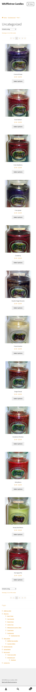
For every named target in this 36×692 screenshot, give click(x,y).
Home (5, 17)
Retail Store (10, 622)
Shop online (7, 638)
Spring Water (7, 649)
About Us (6, 614)
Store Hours (10, 630)
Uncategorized (11, 17)
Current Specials (8, 646)
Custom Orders (11, 644)
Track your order (11, 655)
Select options (18, 81)
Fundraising (10, 633)
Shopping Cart (11, 657)
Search (18, 689)
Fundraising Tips (15, 635)
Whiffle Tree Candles (12, 641)
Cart (27, 687)
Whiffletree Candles (13, 3)
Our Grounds (10, 619)
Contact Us (7, 663)
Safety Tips (10, 624)
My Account (7, 652)
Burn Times (10, 616)
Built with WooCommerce (9, 682)
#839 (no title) (7, 611)
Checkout (13, 660)
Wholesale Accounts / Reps (14, 627)
